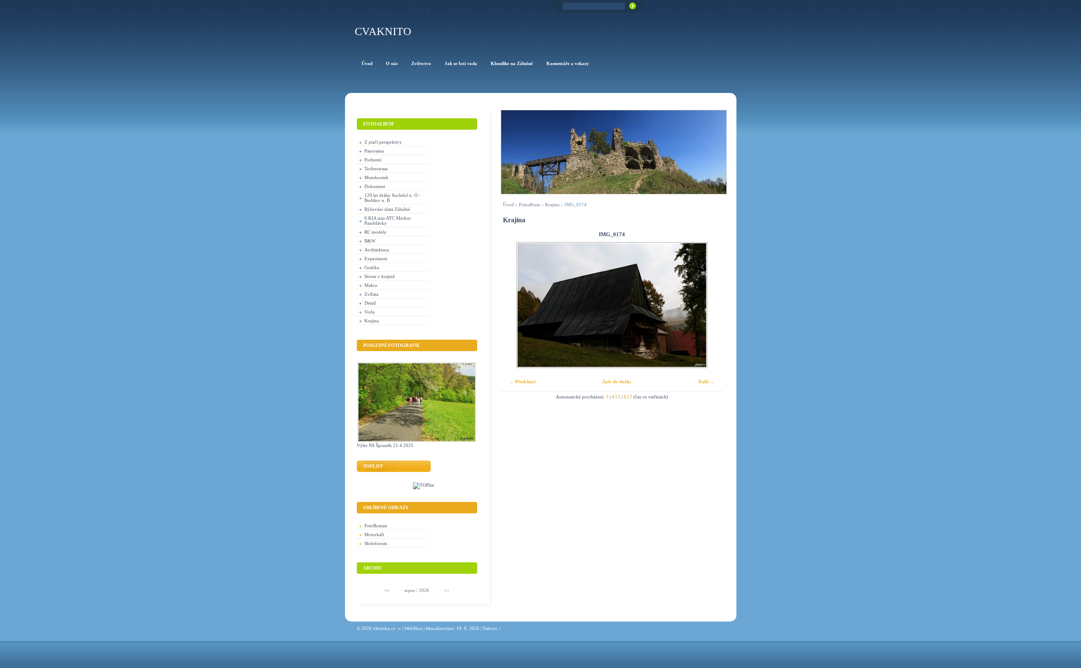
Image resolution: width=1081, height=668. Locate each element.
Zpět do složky (617, 381)
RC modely (375, 231)
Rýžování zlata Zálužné (387, 209)
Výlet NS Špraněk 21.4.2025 (385, 445)
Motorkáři (374, 534)
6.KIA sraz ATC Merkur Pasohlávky (387, 220)
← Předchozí (522, 381)
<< (386, 590)
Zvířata (371, 294)
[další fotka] (709, 305)
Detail (370, 302)
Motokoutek (376, 177)
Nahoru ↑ (492, 628)
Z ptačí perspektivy (383, 142)
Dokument (374, 186)
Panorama (374, 150)
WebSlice (413, 628)
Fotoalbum (529, 204)
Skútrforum (375, 543)
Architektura (376, 249)
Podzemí (372, 159)
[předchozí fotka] (514, 305)
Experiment (375, 258)
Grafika (371, 267)
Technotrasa (376, 168)
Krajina (552, 204)
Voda (369, 311)
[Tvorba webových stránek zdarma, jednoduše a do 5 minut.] (399, 629)
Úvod (508, 204)
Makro (371, 285)
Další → (706, 381)
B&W (369, 240)
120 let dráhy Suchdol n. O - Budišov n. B (392, 198)
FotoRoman (375, 525)
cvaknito (383, 31)
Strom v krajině (379, 276)
